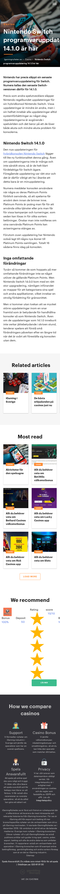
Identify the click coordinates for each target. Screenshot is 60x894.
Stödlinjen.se (24, 865)
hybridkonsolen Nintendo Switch (24, 153)
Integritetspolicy (44, 800)
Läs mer (44, 683)
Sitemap (30, 855)
